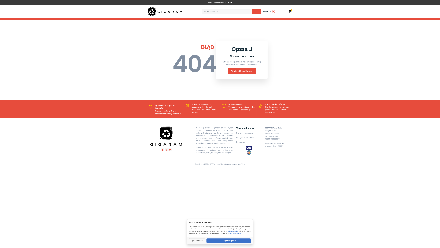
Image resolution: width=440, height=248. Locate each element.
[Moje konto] (273, 11)
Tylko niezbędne (197, 241)
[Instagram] (166, 149)
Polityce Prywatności (234, 233)
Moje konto (267, 11)
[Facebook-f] (162, 149)
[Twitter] (170, 149)
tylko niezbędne (233, 231)
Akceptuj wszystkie (229, 241)
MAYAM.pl (241, 164)
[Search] (256, 11)
